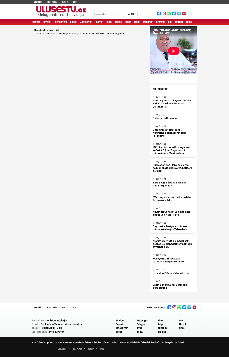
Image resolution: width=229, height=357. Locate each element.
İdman (128, 22)
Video (189, 22)
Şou (170, 22)
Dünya (118, 22)
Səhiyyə (99, 22)
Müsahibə (148, 22)
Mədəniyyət (86, 22)
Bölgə (137, 22)
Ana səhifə (38, 1)
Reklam (65, 1)
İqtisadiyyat (61, 22)
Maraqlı (179, 22)
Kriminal (160, 22)
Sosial (73, 22)
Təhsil (109, 22)
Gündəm (36, 22)
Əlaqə (75, 1)
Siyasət (47, 22)
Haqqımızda (52, 1)
